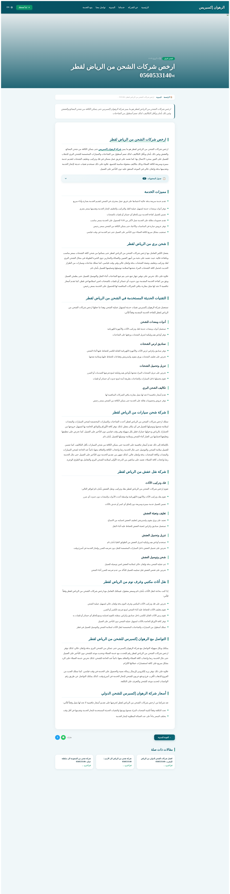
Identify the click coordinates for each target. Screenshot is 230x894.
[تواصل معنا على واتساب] (8, 886)
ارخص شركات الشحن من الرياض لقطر (138, 139)
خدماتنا (121, 7)
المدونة (112, 7)
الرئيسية (145, 7)
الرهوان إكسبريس (212, 7)
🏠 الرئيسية (168, 97)
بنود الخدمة (87, 7)
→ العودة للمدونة (164, 737)
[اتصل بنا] (8, 877)
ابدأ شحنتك (23, 7)
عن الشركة (133, 7)
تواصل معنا (100, 7)
